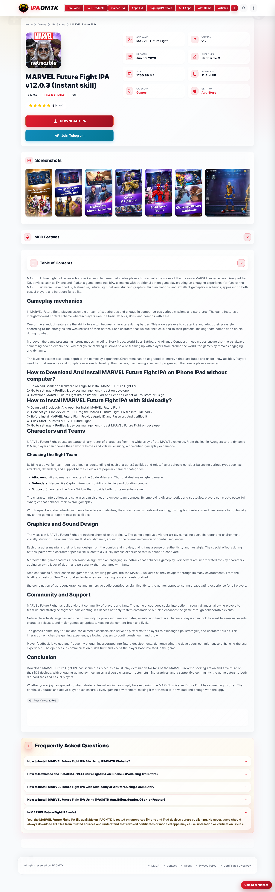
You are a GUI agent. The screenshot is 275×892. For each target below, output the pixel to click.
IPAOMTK (57, 865)
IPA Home (74, 8)
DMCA (155, 865)
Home (29, 24)
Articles (223, 8)
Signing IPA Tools (161, 8)
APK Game (204, 8)
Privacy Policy (207, 865)
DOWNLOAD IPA (73, 121)
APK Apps (185, 8)
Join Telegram (72, 135)
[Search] (244, 8)
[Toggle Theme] (253, 8)
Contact (172, 865)
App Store (208, 92)
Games (42, 24)
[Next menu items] (234, 8)
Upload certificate (256, 885)
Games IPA (118, 8)
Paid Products (96, 8)
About (188, 865)
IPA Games (58, 24)
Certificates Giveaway (237, 865)
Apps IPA (137, 8)
